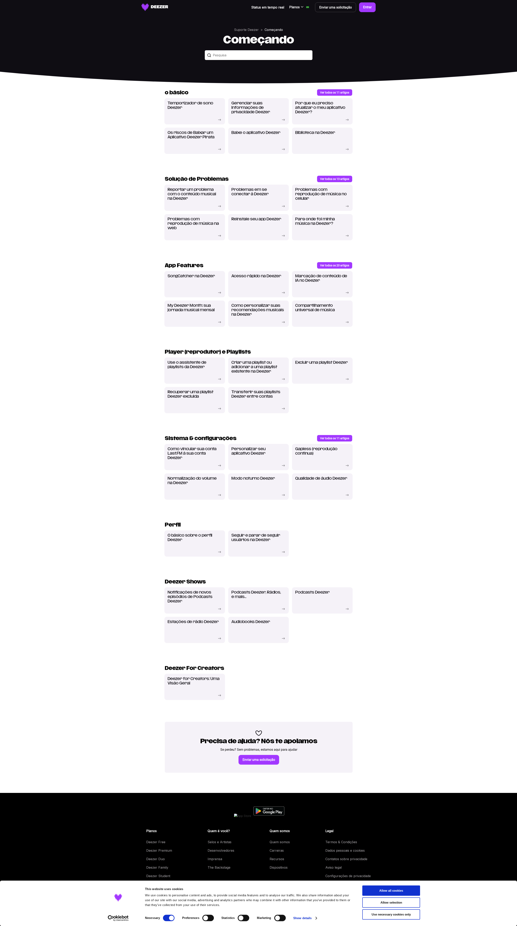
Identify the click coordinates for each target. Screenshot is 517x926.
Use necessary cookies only (391, 914)
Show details (302, 918)
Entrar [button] (367, 7)
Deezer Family (157, 867)
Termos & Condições (341, 842)
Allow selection (391, 902)
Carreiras (277, 850)
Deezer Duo (155, 859)
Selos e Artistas (219, 842)
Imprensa (215, 859)
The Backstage (219, 867)
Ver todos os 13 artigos (334, 179)
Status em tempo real (267, 7)
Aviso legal (333, 867)
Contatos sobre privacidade (346, 859)
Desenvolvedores (221, 850)
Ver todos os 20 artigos (334, 265)
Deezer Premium (159, 850)
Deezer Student (158, 876)
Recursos (277, 859)
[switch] (208, 918)
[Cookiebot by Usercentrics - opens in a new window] (118, 918)
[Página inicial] (154, 7)
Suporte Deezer (246, 30)
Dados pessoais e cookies (345, 850)
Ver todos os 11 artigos (334, 92)
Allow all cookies (391, 890)
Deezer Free (155, 842)
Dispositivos (279, 867)
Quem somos (280, 842)
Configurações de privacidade (348, 876)
